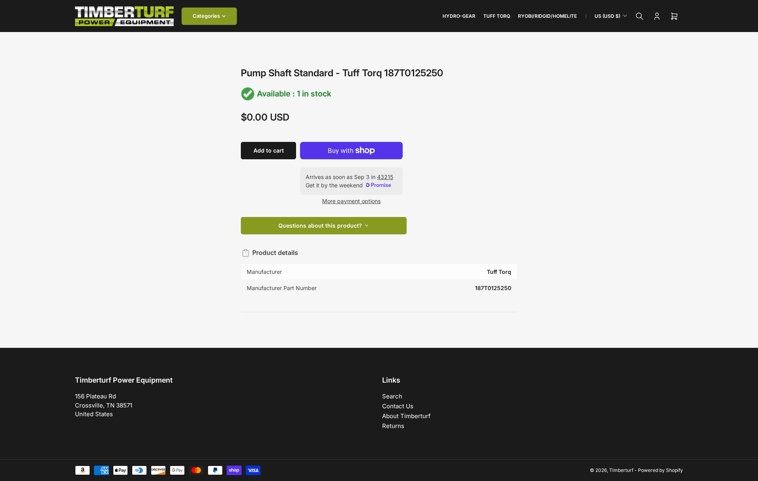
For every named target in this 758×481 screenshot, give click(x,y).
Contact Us (397, 406)
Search (392, 396)
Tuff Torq (496, 16)
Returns (393, 426)
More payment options (351, 201)
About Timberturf (406, 416)
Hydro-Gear (459, 16)
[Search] (639, 16)
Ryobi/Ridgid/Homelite (547, 16)
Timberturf (621, 470)
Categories (206, 16)
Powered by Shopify (660, 470)
